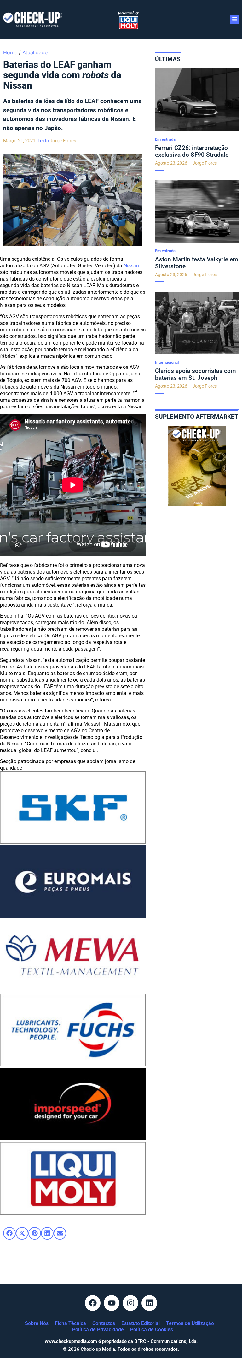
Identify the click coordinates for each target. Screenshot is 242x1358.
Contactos (103, 1323)
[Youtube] (111, 1303)
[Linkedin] (149, 1303)
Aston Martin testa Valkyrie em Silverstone (196, 263)
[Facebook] (93, 1303)
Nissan (131, 266)
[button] (9, 1233)
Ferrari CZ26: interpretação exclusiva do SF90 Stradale (191, 151)
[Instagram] (130, 1303)
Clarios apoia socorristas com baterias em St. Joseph (195, 374)
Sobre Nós (37, 1323)
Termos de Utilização (190, 1323)
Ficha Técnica (70, 1323)
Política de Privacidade (98, 1330)
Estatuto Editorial (140, 1323)
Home (10, 52)
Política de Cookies (151, 1330)
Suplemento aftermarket (196, 416)
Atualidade (35, 52)
